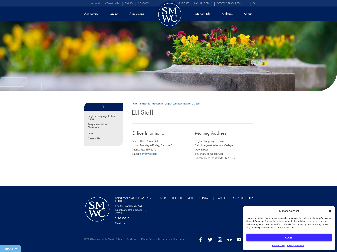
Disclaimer (132, 239)
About (248, 14)
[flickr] (229, 239)
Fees (90, 133)
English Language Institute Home (102, 117)
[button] (330, 211)
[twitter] (210, 239)
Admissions (136, 14)
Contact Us (94, 138)
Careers (221, 198)
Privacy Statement (295, 245)
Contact (143, 3)
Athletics (227, 14)
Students (183, 3)
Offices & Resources (228, 3)
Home (134, 104)
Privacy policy (278, 245)
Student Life (202, 14)
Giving (128, 3)
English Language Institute (177, 104)
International (157, 104)
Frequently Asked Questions (97, 126)
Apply (163, 198)
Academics (91, 14)
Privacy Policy (148, 239)
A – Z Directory (243, 198)
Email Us (120, 223)
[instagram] (220, 239)
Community (112, 3)
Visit (190, 198)
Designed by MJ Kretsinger (171, 239)
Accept (289, 237)
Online (114, 14)
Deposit (177, 198)
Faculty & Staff (203, 3)
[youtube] (239, 239)
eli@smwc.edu (148, 153)
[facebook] (200, 239)
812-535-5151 (123, 218)
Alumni (95, 3)
